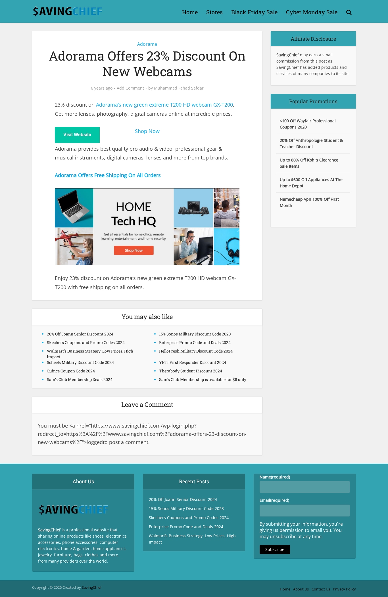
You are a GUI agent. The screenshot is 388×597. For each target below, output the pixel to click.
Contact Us (321, 589)
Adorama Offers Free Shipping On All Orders (108, 175)
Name (275, 477)
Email (274, 500)
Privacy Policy (344, 589)
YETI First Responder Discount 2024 (192, 362)
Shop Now (147, 131)
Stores (214, 12)
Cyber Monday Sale (311, 12)
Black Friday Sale (254, 12)
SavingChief (91, 587)
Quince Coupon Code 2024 (71, 371)
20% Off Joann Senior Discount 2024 (80, 334)
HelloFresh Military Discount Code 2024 (196, 351)
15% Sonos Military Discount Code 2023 (195, 334)
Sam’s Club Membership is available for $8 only (202, 379)
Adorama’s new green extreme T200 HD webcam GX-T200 (164, 104)
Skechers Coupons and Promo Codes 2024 (86, 342)
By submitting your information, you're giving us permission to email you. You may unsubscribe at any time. (301, 530)
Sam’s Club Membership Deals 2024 (79, 379)
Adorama (147, 44)
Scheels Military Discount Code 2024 (80, 362)
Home (190, 12)
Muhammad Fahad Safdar (179, 88)
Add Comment (130, 88)
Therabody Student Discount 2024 (190, 371)
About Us (301, 589)
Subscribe (274, 549)
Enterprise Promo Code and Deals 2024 (195, 342)
